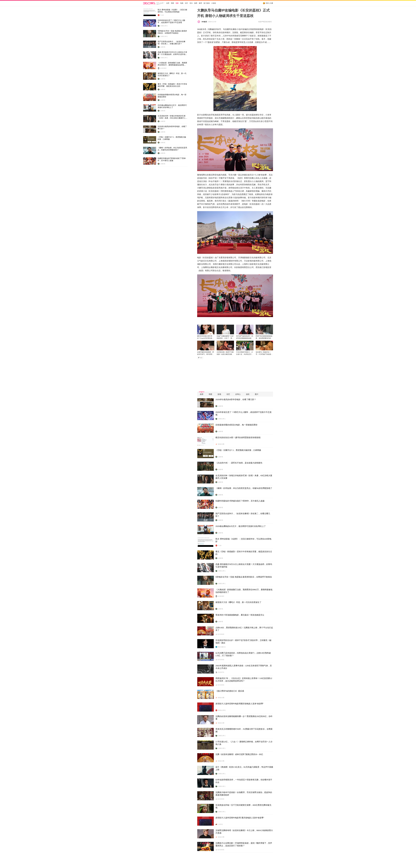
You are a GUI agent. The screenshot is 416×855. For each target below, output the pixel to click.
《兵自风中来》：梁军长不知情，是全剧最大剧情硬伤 (238, 463)
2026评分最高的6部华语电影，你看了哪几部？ (172, 128)
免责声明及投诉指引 (265, 22)
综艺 (186, 3)
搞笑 (247, 394)
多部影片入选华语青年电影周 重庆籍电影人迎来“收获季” (239, 818)
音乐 (191, 3)
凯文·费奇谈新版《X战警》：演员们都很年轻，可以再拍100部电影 (172, 11)
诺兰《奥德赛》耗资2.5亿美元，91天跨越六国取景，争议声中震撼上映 (244, 768)
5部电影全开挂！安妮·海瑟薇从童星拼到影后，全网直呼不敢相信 (172, 32)
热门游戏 (207, 3)
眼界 (200, 3)
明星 (172, 3)
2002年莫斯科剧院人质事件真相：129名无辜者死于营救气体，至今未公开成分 (243, 667)
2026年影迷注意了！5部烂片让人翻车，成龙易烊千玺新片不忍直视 (171, 21)
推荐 (195, 3)
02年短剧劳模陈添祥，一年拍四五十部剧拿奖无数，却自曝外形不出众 (243, 781)
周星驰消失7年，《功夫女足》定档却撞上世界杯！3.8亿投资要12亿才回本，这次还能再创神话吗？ (243, 679)
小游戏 (213, 3)
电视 (181, 3)
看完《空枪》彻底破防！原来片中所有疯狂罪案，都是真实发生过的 (172, 85)
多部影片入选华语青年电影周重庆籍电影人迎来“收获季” (239, 704)
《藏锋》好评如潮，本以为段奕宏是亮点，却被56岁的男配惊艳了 (172, 149)
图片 (256, 394)
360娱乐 (204, 22)
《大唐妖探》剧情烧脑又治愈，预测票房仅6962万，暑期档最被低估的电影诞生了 (172, 64)
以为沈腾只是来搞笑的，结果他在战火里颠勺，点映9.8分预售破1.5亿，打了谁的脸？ (243, 654)
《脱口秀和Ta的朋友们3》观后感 (229, 691)
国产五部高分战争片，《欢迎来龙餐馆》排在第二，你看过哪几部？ (171, 43)
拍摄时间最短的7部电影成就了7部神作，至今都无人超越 (172, 159)
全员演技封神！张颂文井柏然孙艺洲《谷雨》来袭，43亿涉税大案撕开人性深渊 (172, 117)
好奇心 (238, 394)
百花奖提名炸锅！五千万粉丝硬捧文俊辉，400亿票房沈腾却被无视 (243, 806)
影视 (219, 394)
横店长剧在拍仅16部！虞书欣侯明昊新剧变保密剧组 (238, 437)
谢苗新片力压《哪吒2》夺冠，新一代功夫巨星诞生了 (172, 74)
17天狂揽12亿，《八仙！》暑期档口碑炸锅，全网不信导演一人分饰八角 (243, 743)
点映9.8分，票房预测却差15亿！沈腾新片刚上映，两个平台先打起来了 (244, 629)
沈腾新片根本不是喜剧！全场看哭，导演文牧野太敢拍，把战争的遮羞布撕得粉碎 (243, 793)
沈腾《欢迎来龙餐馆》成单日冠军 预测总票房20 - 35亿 (239, 754)
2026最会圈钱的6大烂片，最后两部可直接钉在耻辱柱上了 (172, 106)
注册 (271, 3)
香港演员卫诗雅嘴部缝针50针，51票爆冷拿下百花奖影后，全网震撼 (243, 730)
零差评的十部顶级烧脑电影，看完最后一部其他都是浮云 (239, 615)
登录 (267, 3)
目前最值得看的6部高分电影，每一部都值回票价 (172, 96)
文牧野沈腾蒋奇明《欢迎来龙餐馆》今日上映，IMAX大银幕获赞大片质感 (244, 831)
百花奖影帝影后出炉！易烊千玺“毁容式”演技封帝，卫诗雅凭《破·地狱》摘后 (243, 641)
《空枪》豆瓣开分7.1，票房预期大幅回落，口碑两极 (172, 138)
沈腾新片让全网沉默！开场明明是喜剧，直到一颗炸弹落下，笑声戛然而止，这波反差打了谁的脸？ (243, 844)
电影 (177, 3)
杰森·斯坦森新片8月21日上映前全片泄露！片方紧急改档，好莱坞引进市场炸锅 (172, 53)
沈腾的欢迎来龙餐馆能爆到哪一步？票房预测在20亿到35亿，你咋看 (243, 717)
